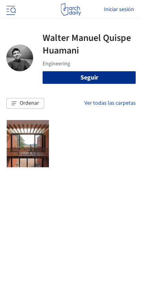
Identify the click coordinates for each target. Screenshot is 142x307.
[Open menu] (10, 9)
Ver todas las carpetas (110, 103)
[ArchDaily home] (71, 9)
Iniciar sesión (119, 9)
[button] (25, 103)
